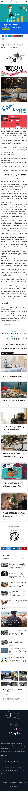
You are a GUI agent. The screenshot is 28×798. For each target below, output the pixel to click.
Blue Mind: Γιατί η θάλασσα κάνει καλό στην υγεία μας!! (14, 333)
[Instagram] (14, 548)
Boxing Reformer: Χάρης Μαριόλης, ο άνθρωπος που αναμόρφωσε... (14, 690)
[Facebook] (3, 548)
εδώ (24, 175)
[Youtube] (24, 548)
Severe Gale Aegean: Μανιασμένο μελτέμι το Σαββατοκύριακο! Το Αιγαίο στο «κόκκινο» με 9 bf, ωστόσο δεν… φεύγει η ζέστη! (17, 650)
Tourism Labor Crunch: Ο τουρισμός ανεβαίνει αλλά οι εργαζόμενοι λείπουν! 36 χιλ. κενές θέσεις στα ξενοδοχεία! (13, 428)
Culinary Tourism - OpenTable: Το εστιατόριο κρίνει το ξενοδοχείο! (14, 401)
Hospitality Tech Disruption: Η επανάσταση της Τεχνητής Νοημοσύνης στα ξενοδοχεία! (13, 375)
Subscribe (22, 775)
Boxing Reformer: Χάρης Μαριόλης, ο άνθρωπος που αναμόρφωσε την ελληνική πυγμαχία (17, 642)
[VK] (19, 548)
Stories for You (8, 324)
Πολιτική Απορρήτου (13, 786)
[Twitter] (8, 548)
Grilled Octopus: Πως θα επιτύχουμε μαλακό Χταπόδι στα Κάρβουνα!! (18, 601)
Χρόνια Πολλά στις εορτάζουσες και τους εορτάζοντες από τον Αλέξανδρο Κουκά (14, 339)
